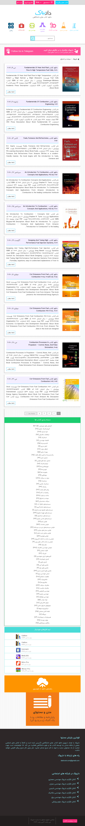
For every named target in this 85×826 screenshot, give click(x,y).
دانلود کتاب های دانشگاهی (42, 17)
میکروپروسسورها (43, 608)
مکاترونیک (44, 579)
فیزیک (44, 553)
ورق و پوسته (44, 620)
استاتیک (44, 437)
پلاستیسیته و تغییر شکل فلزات (44, 455)
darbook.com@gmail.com (70, 760)
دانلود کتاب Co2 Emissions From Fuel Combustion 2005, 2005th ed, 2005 (43, 275)
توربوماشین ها (44, 466)
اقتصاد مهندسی (44, 440)
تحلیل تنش (44, 458)
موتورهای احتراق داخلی (44, 605)
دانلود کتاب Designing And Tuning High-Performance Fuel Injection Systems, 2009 (41, 241)
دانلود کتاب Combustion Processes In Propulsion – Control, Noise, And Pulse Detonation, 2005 (43, 345)
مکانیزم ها (44, 582)
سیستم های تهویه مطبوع (44, 513)
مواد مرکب (44, 600)
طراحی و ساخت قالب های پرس (44, 542)
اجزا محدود (44, 432)
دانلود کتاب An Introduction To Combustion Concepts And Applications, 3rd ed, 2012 (41, 173)
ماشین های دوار (43, 568)
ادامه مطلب (10, 92)
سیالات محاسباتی (44, 501)
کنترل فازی (43, 562)
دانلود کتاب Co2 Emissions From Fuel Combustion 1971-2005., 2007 (43, 309)
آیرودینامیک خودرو (44, 429)
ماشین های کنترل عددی (44, 571)
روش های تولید (44, 490)
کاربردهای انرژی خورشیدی (44, 556)
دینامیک (44, 481)
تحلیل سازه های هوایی (43, 461)
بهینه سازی (44, 452)
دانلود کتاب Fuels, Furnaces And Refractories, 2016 (40, 139)
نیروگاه (44, 614)
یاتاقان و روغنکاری (44, 623)
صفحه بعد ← (30, 413)
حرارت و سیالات (44, 478)
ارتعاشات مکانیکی (44, 434)
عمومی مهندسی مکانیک (45, 547)
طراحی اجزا (44, 521)
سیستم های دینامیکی (44, 516)
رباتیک (44, 487)
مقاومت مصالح (44, 576)
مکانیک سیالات (44, 585)
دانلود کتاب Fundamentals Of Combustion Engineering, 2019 (41, 103)
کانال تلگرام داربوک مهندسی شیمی (64, 788)
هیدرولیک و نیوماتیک (44, 617)
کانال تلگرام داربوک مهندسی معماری (63, 779)
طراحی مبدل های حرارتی (44, 530)
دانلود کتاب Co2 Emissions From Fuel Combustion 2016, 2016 (43, 380)
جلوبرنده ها (44, 472)
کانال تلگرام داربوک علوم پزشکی (65, 801)
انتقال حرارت (44, 449)
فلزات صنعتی (44, 550)
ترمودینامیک (44, 463)
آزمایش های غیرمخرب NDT (42, 426)
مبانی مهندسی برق (43, 574)
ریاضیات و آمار (44, 492)
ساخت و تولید (45, 495)
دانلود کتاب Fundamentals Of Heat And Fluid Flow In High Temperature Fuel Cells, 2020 (40, 69)
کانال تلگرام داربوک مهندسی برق (65, 797)
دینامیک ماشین (44, 484)
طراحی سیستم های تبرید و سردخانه (44, 527)
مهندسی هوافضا (44, 597)
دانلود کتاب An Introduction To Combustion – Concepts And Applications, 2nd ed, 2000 (40, 207)
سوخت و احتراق (44, 498)
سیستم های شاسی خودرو (44, 518)
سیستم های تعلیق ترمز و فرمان (44, 510)
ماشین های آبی (43, 565)
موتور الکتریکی (44, 603)
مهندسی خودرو (44, 594)
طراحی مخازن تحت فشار (44, 533)
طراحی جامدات (45, 524)
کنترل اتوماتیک (44, 559)
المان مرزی (44, 446)
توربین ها (44, 469)
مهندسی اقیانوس (44, 591)
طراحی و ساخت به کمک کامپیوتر (44, 539)
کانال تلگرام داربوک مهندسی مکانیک (63, 792)
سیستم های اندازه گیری (44, 507)
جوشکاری (44, 475)
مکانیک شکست (44, 588)
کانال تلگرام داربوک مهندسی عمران (64, 783)
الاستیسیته (44, 443)
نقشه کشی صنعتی (44, 611)
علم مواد (44, 545)
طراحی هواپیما (44, 536)
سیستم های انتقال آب (44, 504)
